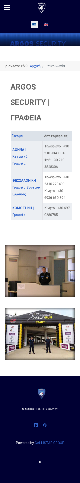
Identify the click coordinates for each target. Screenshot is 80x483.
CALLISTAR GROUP (49, 443)
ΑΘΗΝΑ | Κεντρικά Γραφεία (19, 156)
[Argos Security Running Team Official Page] (44, 425)
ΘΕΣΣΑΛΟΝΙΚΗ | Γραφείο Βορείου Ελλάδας (26, 187)
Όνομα (17, 136)
